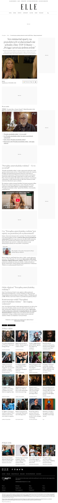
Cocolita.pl (3, 490)
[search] (48, 13)
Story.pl (43, 490)
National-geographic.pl (19, 490)
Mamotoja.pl (17, 485)
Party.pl (3, 485)
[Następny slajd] (55, 450)
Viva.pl (43, 485)
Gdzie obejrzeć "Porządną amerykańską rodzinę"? (15, 139)
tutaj (10, 501)
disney (4, 325)
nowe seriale (11, 325)
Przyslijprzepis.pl (31, 490)
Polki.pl (30, 485)
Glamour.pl (3, 487)
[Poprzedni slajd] (2, 450)
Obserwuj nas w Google (28, 81)
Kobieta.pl (30, 487)
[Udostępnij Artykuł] (35, 82)
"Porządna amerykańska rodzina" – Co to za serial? (15, 134)
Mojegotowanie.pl (18, 487)
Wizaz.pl (43, 487)
